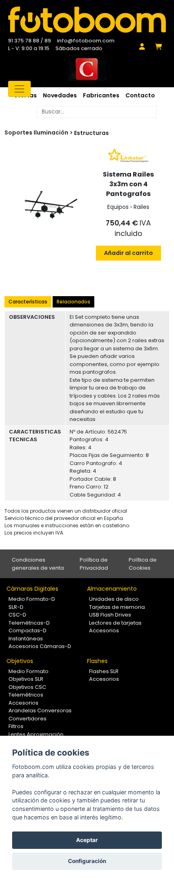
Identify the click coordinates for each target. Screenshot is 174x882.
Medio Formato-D (31, 599)
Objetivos (19, 661)
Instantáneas (25, 638)
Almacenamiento (112, 589)
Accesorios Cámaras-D (39, 646)
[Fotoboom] (87, 19)
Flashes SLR (104, 671)
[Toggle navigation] (19, 89)
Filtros (15, 726)
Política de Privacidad (94, 564)
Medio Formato (28, 671)
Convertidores (27, 718)
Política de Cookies (143, 564)
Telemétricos (25, 695)
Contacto (140, 95)
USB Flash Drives (110, 615)
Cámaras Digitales (32, 589)
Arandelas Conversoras (40, 710)
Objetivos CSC (27, 687)
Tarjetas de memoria (117, 607)
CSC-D (17, 615)
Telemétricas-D (29, 623)
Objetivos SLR (25, 679)
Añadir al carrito (128, 253)
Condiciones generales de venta (38, 564)
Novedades (60, 95)
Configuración (87, 861)
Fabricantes (101, 95)
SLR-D (15, 607)
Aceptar (87, 840)
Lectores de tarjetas (115, 623)
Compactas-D (27, 630)
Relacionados (73, 301)
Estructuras (91, 133)
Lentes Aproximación (36, 734)
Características (27, 301)
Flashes (97, 661)
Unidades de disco (114, 599)
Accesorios (104, 630)
